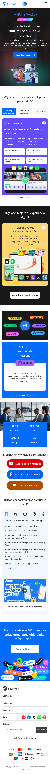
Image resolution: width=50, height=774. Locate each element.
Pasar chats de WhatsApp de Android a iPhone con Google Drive (22, 536)
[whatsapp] (39, 717)
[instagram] (44, 717)
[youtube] (24, 717)
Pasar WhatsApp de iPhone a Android (21, 526)
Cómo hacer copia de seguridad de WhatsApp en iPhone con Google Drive (25, 550)
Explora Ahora (23, 649)
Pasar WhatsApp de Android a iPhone (21, 530)
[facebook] (29, 717)
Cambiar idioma (25, 738)
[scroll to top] (45, 749)
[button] (22, 197)
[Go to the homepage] (11, 3)
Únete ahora (42, 729)
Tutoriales (7, 703)
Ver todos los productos (23, 295)
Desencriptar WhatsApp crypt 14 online (22, 563)
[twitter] (34, 717)
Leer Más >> (9, 568)
